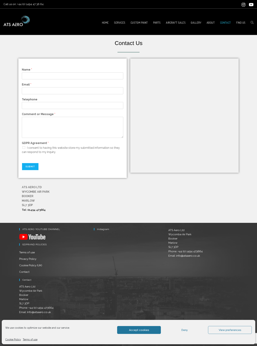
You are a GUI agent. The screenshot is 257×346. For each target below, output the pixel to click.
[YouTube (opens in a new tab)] (250, 4)
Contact (24, 271)
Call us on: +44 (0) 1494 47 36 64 (23, 4)
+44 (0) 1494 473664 (40, 307)
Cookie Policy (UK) (30, 265)
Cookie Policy (13, 339)
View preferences (230, 330)
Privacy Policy (27, 259)
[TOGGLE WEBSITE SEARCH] (252, 22)
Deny (184, 330)
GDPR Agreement (35, 143)
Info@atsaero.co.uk (39, 312)
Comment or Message (38, 114)
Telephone (29, 99)
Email (26, 84)
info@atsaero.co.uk (188, 255)
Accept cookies (139, 330)
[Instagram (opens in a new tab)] (243, 4)
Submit (30, 166)
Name (27, 69)
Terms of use (30, 339)
